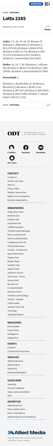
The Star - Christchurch (17, 249)
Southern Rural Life (15, 307)
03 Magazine (12, 334)
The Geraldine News (15, 246)
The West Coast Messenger (18, 230)
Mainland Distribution (16, 372)
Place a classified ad (16, 413)
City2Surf (11, 347)
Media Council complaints (18, 196)
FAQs (9, 395)
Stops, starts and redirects (18, 391)
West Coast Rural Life (16, 234)
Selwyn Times (13, 269)
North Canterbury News (17, 238)
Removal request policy (17, 200)
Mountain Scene (14, 291)
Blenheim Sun (13, 215)
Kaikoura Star (13, 219)
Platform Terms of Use (16, 192)
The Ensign (12, 310)
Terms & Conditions (15, 388)
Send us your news (15, 181)
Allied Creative (13, 364)
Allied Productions (15, 361)
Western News (13, 261)
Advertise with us (14, 405)
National (15, 12)
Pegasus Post (13, 257)
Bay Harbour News (15, 253)
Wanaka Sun (12, 284)
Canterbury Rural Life (16, 242)
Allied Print (12, 368)
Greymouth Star (14, 223)
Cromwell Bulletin (15, 288)
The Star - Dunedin (15, 299)
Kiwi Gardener (13, 326)
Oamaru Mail (13, 280)
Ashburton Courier (15, 272)
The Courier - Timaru (16, 276)
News (5, 12)
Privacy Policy (13, 188)
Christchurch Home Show (18, 351)
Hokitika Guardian (15, 227)
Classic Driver (13, 330)
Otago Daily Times (15, 211)
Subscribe (36, 3)
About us (11, 184)
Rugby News (12, 337)
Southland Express (15, 314)
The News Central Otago (17, 295)
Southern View (13, 265)
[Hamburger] (47, 4)
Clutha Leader (13, 303)
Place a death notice (16, 409)
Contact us (12, 177)
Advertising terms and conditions (21, 416)
